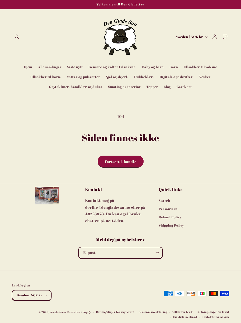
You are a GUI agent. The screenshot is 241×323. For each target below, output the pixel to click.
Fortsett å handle (121, 161)
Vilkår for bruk (182, 312)
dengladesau (58, 312)
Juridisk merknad (185, 317)
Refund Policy (170, 217)
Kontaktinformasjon (215, 317)
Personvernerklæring (153, 312)
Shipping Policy (171, 225)
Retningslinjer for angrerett (115, 312)
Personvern (168, 209)
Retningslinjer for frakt (213, 312)
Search (164, 200)
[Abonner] (157, 252)
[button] (17, 37)
